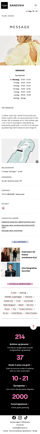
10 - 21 (32, 11)
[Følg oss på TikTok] (25, 417)
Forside (4, 16)
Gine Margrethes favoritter (29, 269)
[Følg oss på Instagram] (20, 417)
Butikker (11, 16)
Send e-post (20, 194)
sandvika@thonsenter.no (20, 428)
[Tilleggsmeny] (35, 5)
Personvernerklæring (15, 431)
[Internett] (3, 208)
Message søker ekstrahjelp (12, 231)
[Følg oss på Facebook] (14, 417)
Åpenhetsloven (26, 431)
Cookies (5, 431)
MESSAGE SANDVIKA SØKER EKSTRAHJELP (18, 222)
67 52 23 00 (20, 425)
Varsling (34, 431)
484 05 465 (10, 194)
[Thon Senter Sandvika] (12, 5)
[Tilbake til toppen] (33, 326)
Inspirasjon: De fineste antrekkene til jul (29, 255)
